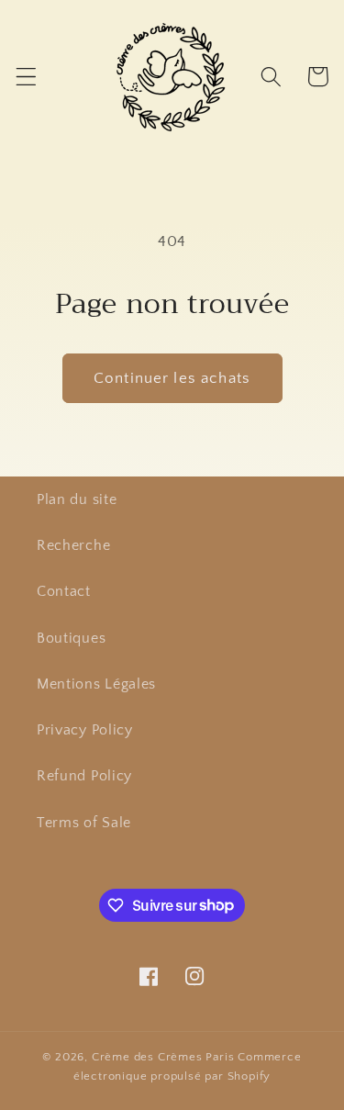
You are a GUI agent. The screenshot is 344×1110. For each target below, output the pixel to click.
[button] (26, 76)
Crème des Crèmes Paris (163, 1056)
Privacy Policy (85, 730)
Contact (64, 591)
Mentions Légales (96, 684)
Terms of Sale (84, 822)
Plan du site (77, 499)
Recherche (73, 545)
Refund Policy (84, 776)
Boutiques (71, 638)
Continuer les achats (172, 378)
